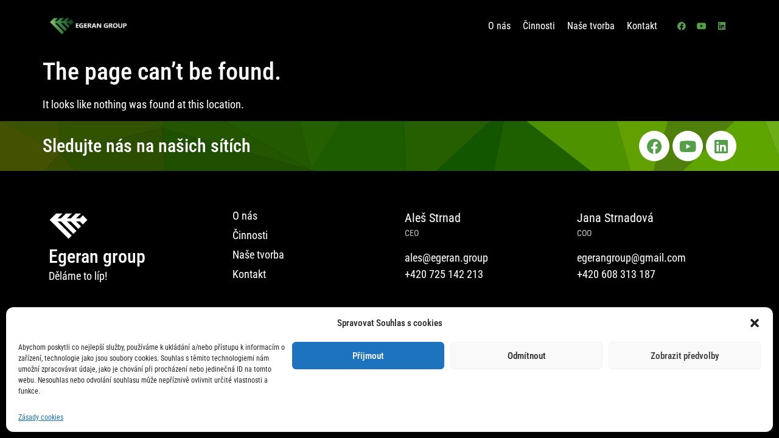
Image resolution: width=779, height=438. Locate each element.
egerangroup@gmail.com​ (631, 257)
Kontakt (642, 26)
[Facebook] (681, 26)
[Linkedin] (721, 26)
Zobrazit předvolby (685, 355)
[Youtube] (701, 26)
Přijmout (368, 355)
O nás (499, 26)
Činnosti (539, 26)
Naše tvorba (591, 26)
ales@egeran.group (446, 257)
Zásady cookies (40, 417)
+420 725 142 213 (444, 274)
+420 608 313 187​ (616, 274)
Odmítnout (527, 355)
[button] (755, 323)
